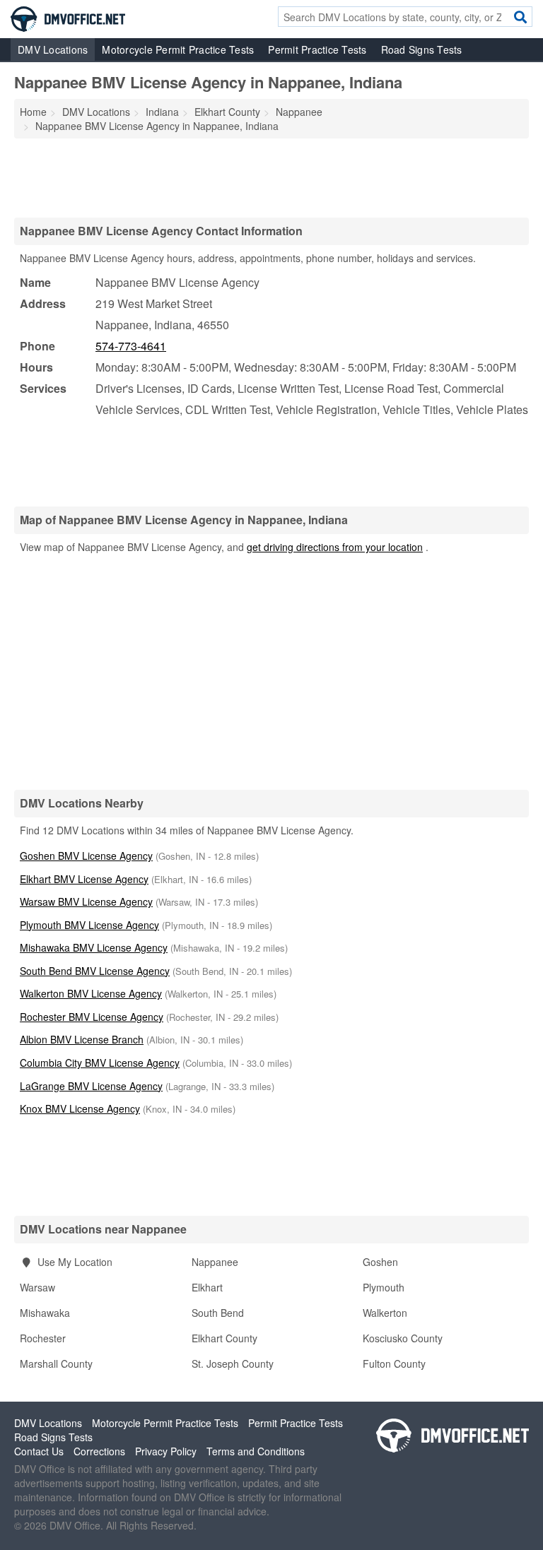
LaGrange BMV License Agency (91, 1086)
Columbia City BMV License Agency (100, 1062)
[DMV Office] (68, 18)
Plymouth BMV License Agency (89, 925)
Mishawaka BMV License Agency (94, 947)
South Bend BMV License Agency (95, 971)
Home (33, 112)
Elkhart (207, 1287)
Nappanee (215, 1262)
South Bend (218, 1313)
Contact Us (39, 1451)
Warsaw (37, 1287)
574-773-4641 (130, 346)
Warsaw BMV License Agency (86, 901)
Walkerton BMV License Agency (91, 993)
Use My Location (73, 1262)
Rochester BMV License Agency (91, 1017)
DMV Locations (53, 49)
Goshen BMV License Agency (86, 855)
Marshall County (56, 1363)
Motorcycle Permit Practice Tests (178, 49)
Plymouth (383, 1287)
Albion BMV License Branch (82, 1039)
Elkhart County (224, 1338)
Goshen (380, 1262)
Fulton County (394, 1363)
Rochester (43, 1338)
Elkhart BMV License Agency (84, 879)
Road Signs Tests (421, 49)
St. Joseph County (233, 1363)
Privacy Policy (166, 1451)
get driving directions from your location (335, 547)
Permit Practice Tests (317, 49)
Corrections (99, 1451)
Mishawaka (45, 1313)
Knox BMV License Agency (80, 1108)
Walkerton (385, 1313)
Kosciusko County (403, 1338)
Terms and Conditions (255, 1451)
